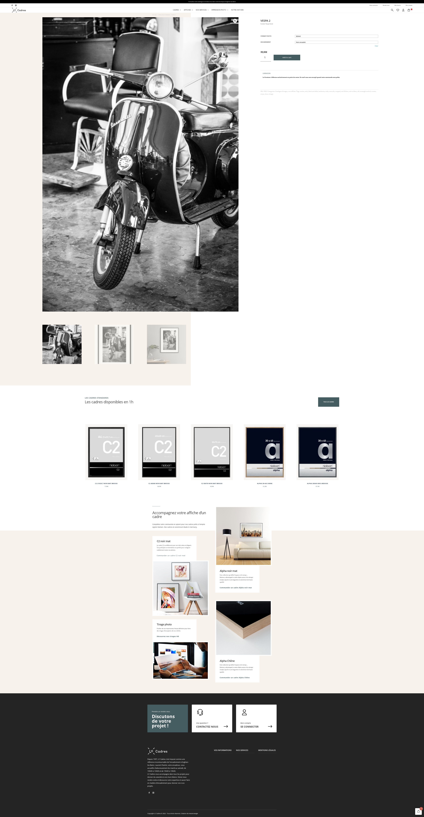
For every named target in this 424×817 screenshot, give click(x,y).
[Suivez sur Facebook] (12, 5)
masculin (332, 91)
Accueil (154, 15)
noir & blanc (344, 91)
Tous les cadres (328, 402)
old (358, 91)
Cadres (176, 10)
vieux (266, 94)
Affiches (187, 10)
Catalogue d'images (164, 15)
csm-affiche (291, 91)
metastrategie (193, 813)
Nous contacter (374, 5)
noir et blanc (353, 91)
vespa (262, 94)
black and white (313, 91)
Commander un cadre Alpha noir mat (236, 588)
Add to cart (286, 57)
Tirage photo (164, 624)
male (326, 91)
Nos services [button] (201, 10)
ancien (302, 91)
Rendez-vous (386, 5)
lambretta (322, 91)
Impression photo (219, 10)
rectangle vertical (365, 91)
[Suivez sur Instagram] (15, 5)
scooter (373, 91)
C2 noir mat (163, 541)
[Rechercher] (392, 10)
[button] (409, 10)
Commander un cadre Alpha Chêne (235, 678)
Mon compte (409, 5)
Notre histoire (237, 10)
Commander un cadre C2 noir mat (171, 556)
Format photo (266, 36)
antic (306, 91)
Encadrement (266, 42)
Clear (376, 46)
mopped (337, 91)
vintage (271, 94)
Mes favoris (398, 5)
